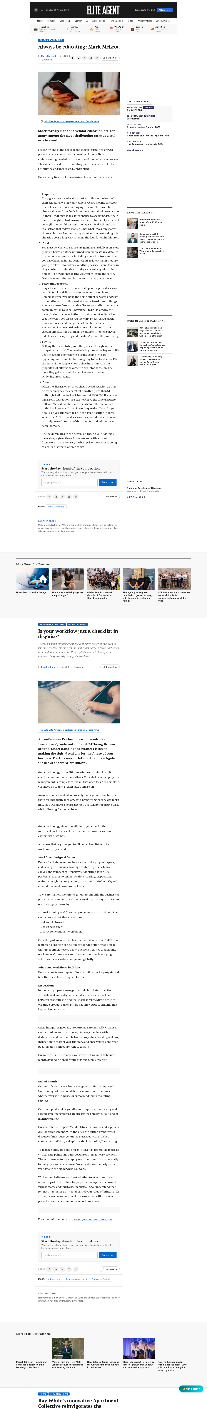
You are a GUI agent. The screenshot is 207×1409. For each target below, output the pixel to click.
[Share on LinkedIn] (78, 57)
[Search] (42, 10)
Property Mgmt (144, 21)
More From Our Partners (33, 564)
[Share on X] (84, 57)
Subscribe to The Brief (145, 10)
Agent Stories (98, 21)
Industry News (77, 624)
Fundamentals (116, 21)
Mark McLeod (48, 56)
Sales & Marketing (51, 40)
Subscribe (108, 482)
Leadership (65, 21)
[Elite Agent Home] (103, 10)
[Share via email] (90, 57)
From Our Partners (140, 212)
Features (51, 21)
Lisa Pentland (48, 667)
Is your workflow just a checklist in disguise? (78, 634)
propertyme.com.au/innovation (92, 1219)
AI (87, 21)
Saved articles (163, 21)
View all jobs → (136, 497)
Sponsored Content (52, 624)
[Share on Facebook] (72, 57)
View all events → (135, 150)
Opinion (78, 21)
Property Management (76, 1279)
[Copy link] (96, 57)
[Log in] (36, 10)
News (40, 21)
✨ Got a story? (191, 1388)
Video (130, 21)
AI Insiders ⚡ (165, 10)
